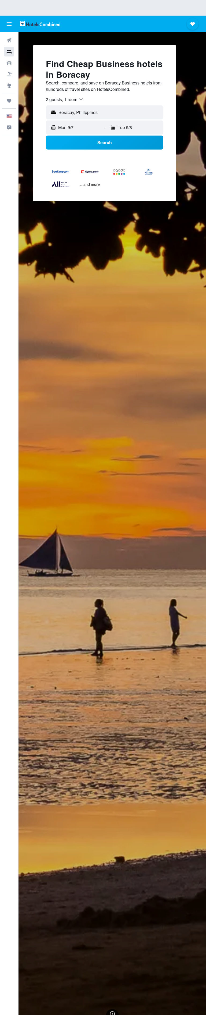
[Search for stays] (9, 51)
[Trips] (9, 100)
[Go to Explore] (9, 85)
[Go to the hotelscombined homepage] (40, 23)
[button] (9, 24)
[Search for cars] (9, 63)
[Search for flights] (9, 40)
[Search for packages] (9, 74)
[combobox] (65, 99)
